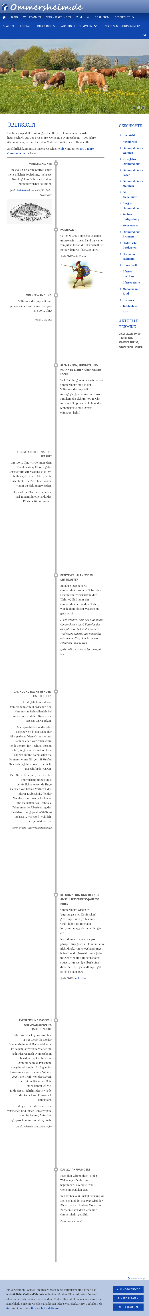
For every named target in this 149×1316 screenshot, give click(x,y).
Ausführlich (130, 141)
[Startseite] (4, 17)
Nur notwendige (128, 1289)
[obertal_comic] (143, 108)
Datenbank (25, 190)
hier (64, 148)
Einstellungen (128, 1298)
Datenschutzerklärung (45, 1308)
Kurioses (128, 300)
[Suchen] (145, 34)
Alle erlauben (128, 1307)
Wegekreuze (130, 225)
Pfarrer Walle (131, 282)
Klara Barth (130, 265)
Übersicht (129, 135)
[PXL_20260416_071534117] (134, 108)
